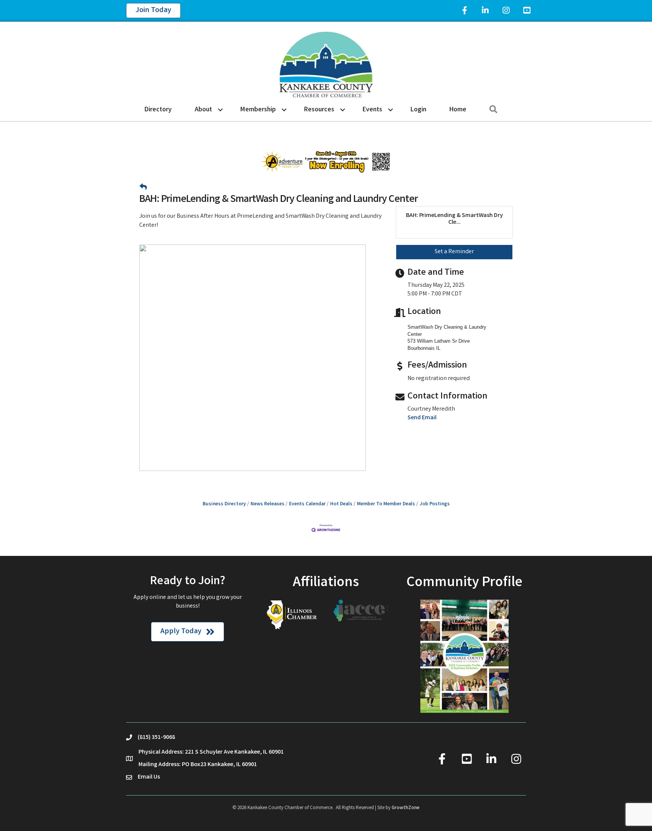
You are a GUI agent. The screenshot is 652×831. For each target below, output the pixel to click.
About (203, 110)
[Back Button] (143, 188)
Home (457, 110)
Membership (258, 110)
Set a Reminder (454, 252)
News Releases (267, 504)
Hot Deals (341, 504)
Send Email (422, 418)
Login (418, 110)
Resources (319, 110)
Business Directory (224, 504)
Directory (158, 110)
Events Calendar (307, 504)
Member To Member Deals (386, 504)
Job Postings (435, 504)
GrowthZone (406, 808)
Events (372, 110)
